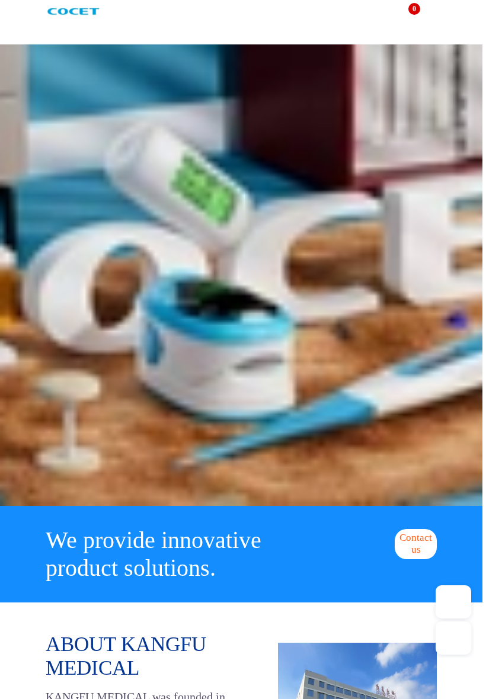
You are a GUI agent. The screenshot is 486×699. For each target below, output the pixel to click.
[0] (406, 14)
